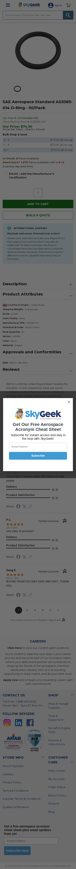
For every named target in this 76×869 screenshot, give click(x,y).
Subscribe (38, 455)
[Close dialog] (69, 402)
